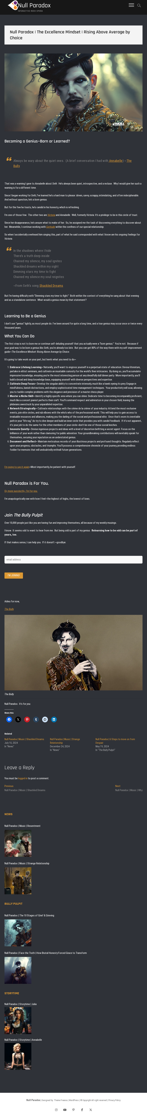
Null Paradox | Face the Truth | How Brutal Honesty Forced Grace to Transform (45, 953)
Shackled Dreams (51, 286)
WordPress (74, 1100)
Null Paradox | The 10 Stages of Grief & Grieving (29, 915)
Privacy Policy (114, 1100)
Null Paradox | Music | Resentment (22, 826)
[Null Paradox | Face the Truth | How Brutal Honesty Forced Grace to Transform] (17, 970)
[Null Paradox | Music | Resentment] (17, 843)
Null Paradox (34, 6)
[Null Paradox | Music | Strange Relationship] (17, 880)
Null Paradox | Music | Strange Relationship (26, 863)
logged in (22, 778)
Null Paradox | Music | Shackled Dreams (24, 739)
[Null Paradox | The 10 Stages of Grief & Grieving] (17, 932)
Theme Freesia (60, 1100)
